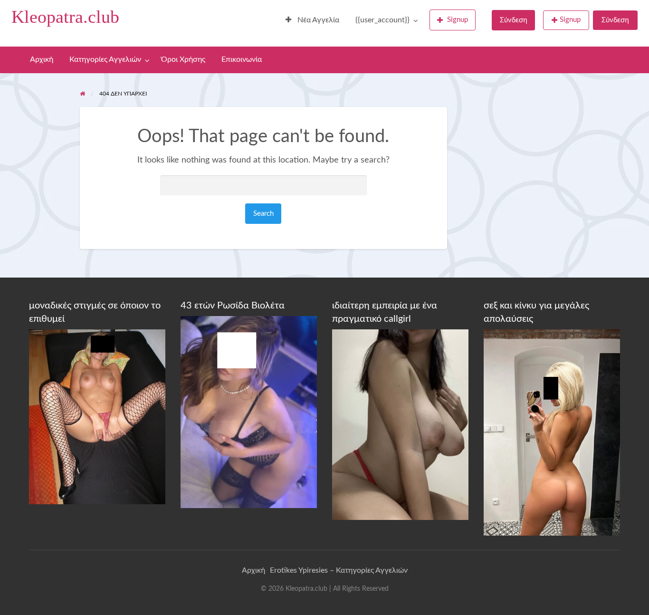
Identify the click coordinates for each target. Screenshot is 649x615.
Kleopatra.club (65, 17)
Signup (457, 19)
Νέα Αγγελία (317, 20)
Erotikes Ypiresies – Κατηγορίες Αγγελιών (339, 570)
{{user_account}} (382, 20)
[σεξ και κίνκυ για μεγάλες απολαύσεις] (552, 432)
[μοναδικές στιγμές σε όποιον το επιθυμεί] (97, 416)
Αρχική (41, 59)
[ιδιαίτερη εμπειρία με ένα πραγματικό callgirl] (400, 424)
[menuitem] (312, 20)
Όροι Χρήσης (183, 59)
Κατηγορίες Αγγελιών (105, 59)
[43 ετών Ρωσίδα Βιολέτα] (249, 411)
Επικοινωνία (241, 59)
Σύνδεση (513, 20)
